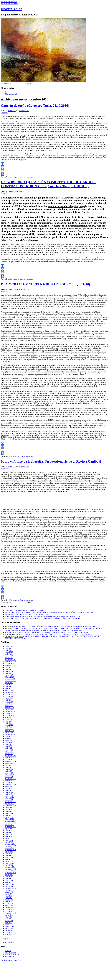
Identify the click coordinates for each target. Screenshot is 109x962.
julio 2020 (8, 765)
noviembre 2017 (10, 823)
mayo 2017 (9, 834)
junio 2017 (8, 832)
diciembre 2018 (10, 802)
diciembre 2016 (10, 844)
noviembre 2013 (10, 909)
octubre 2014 (9, 892)
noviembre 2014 (10, 890)
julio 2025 (8, 667)
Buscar (3, 84)
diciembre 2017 (10, 821)
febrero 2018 (9, 819)
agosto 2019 (9, 786)
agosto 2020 (9, 763)
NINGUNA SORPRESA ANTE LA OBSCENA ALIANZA (26, 610)
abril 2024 (8, 688)
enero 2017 (9, 842)
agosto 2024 (9, 683)
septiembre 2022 (10, 717)
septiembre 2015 (10, 873)
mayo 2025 (9, 671)
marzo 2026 (9, 656)
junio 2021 (8, 744)
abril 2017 (8, 836)
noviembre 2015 (10, 869)
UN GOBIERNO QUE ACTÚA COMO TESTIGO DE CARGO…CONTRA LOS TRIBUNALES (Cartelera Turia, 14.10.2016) (48, 184)
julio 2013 (8, 917)
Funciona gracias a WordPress (11, 960)
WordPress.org (10, 956)
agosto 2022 (9, 719)
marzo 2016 (9, 861)
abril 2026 (8, 654)
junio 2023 (8, 700)
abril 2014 (8, 901)
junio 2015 (8, 878)
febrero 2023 (9, 708)
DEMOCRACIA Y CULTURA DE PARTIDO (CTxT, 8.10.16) (45, 284)
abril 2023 (8, 704)
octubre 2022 (9, 715)
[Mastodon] (54, 167)
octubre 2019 (9, 782)
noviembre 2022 (10, 713)
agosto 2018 (9, 807)
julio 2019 (8, 788)
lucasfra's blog (11, 9)
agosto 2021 (9, 740)
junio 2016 (8, 855)
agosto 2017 (9, 829)
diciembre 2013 (10, 907)
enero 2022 (9, 733)
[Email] (54, 171)
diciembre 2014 (10, 888)
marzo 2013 (9, 925)
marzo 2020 (9, 773)
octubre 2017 (9, 825)
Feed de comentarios (12, 954)
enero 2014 (9, 905)
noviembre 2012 (10, 932)
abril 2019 (8, 794)
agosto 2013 (9, 915)
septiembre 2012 (10, 934)
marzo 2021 (9, 750)
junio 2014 (8, 898)
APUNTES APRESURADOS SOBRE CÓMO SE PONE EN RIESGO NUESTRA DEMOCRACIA (53, 632)
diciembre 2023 (10, 692)
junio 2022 (8, 723)
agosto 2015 (9, 875)
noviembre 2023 (10, 694)
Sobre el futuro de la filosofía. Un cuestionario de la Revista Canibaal (51, 461)
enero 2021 (9, 754)
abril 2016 (8, 859)
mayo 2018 (9, 813)
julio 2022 (8, 721)
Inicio (7, 92)
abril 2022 (8, 727)
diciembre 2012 (10, 930)
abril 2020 (8, 771)
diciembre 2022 (10, 711)
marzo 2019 (9, 796)
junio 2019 (8, 790)
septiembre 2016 (10, 850)
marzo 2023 (9, 706)
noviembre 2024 (10, 681)
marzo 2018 (9, 817)
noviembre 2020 (10, 758)
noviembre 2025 (10, 662)
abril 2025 (8, 673)
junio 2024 (8, 686)
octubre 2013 (9, 911)
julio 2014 (8, 896)
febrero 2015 (9, 884)
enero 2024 (9, 690)
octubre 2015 (9, 871)
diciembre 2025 (10, 660)
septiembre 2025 (10, 665)
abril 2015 (8, 882)
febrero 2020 (9, 775)
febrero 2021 (9, 752)
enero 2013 (9, 928)
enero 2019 (9, 800)
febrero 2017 (9, 840)
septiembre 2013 (10, 913)
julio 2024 (8, 685)
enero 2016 (9, 865)
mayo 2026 (9, 652)
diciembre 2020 (10, 756)
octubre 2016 (9, 848)
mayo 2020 (9, 769)
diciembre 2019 (10, 779)
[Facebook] (54, 164)
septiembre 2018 (10, 806)
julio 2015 (8, 877)
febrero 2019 (9, 798)
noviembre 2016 (10, 846)
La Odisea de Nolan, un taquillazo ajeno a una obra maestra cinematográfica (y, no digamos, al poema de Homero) (43, 616)
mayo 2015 (9, 880)
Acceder (8, 951)
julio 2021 (8, 742)
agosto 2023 (9, 698)
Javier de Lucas (24, 111)
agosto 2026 (9, 646)
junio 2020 (8, 767)
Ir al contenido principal (9, 2)
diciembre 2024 (10, 679)
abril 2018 (8, 815)
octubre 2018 (9, 804)
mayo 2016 (9, 857)
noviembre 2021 (10, 736)
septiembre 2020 (10, 761)
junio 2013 (8, 919)
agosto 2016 (9, 852)
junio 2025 (8, 669)
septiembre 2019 (10, 784)
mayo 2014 (9, 900)
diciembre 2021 (10, 734)
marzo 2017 (9, 838)
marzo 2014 (9, 903)
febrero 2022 (9, 731)
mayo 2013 (9, 921)
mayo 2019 (9, 792)
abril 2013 (8, 923)
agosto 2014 (9, 894)
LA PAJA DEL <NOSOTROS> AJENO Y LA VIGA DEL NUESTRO (29, 614)
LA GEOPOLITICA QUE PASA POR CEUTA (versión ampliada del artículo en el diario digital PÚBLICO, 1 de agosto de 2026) (49, 612)
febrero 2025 (9, 677)
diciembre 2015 (10, 867)
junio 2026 (8, 650)
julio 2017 (8, 830)
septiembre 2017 (10, 827)
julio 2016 (8, 853)
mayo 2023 (9, 702)
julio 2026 (8, 648)
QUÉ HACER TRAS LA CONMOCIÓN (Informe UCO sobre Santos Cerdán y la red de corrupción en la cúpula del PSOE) (53, 626)
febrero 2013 (9, 926)
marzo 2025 (9, 675)
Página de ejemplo (11, 94)
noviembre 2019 (10, 781)
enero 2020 (9, 777)
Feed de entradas (10, 953)
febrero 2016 (9, 863)
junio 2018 (8, 811)
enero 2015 (9, 886)
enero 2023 (9, 710)
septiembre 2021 (10, 738)
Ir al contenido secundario (9, 4)
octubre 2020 (9, 759)
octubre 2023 (9, 696)
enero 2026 (9, 658)
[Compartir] (54, 174)
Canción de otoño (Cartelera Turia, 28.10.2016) (35, 105)
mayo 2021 (9, 746)
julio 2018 (8, 809)
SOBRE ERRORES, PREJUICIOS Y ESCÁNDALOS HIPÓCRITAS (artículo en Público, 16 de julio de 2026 (43, 618)
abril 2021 (8, 748)
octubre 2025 (9, 663)
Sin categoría (14, 177)
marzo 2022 (9, 729)
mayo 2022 (9, 725)
